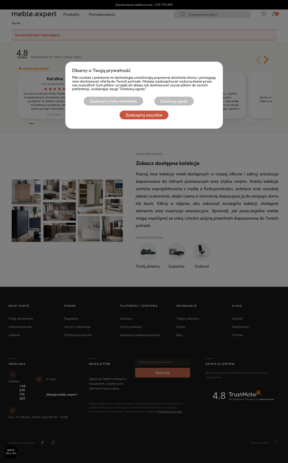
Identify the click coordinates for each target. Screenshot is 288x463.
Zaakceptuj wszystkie (144, 114)
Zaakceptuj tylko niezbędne (113, 101)
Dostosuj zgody (174, 101)
